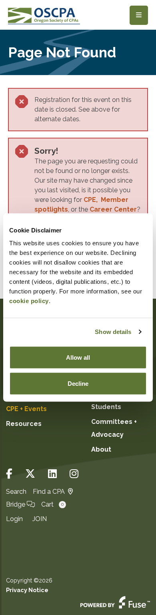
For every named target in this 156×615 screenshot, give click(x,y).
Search (16, 491)
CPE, (92, 200)
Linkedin (52, 474)
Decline (78, 383)
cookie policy (29, 300)
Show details (113, 331)
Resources (24, 424)
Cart (52, 504)
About (101, 449)
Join (39, 519)
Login (14, 519)
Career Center (113, 209)
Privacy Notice (27, 589)
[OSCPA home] (44, 15)
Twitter (30, 474)
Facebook (9, 474)
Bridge (16, 504)
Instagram (74, 474)
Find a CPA (49, 491)
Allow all (78, 357)
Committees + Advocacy (114, 428)
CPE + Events (26, 409)
